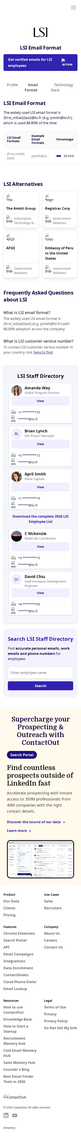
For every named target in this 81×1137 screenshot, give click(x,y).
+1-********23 (29, 412)
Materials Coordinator (40, 538)
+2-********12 (29, 455)
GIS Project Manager (39, 436)
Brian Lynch (36, 430)
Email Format (31, 87)
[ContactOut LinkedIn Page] (6, 1115)
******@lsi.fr (28, 419)
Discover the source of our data (34, 822)
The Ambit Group (21, 208)
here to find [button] (43, 352)
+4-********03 (29, 604)
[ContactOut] (24, 7)
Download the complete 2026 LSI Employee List (40, 519)
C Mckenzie (35, 533)
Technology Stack (62, 87)
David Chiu (35, 576)
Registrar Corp (57, 208)
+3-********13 (29, 558)
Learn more (17, 830)
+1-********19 (29, 498)
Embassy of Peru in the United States (59, 253)
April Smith (35, 474)
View (40, 401)
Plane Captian (35, 479)
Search (40, 685)
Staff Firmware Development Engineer (45, 583)
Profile (12, 84)
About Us (52, 933)
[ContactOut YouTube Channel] (14, 1115)
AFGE (10, 248)
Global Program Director (42, 393)
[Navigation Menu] (73, 7)
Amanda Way (37, 387)
